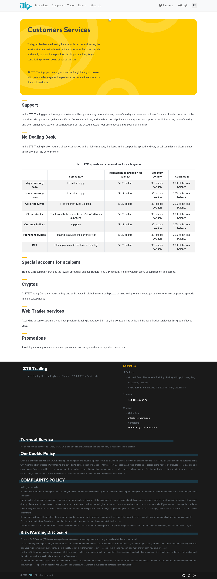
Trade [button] (70, 5)
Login (184, 5)
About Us (95, 5)
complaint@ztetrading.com (142, 427)
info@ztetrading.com (139, 418)
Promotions (41, 5)
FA (194, 5)
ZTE (30, 575)
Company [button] (57, 5)
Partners (167, 5)
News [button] (81, 5)
